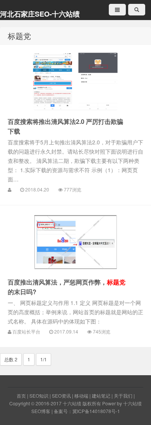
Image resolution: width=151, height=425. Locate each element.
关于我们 (123, 395)
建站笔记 (101, 395)
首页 (21, 395)
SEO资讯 (61, 395)
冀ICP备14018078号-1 (96, 411)
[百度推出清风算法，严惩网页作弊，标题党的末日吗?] (75, 242)
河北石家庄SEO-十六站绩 (40, 14)
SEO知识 (38, 395)
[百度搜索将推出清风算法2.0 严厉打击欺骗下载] (75, 81)
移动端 (81, 395)
